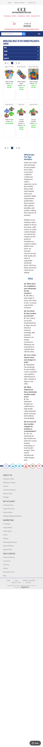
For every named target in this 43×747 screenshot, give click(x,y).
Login (9, 2)
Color (5, 55)
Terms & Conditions (9, 490)
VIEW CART (27, 26)
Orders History (8, 512)
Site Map (6, 497)
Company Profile (8, 479)
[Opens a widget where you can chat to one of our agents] (35, 743)
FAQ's (16, 580)
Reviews (5, 538)
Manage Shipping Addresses (12, 516)
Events (5, 535)
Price (5, 48)
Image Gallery (7, 527)
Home (8, 580)
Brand (6, 51)
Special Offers (7, 549)
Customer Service (8, 557)
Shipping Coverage (9, 482)
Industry (6, 59)
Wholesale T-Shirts (10, 16)
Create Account (19, 2)
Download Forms (8, 572)
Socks (28, 16)
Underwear (21, 16)
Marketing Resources (10, 542)
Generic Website (8, 546)
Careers (5, 486)
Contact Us (31, 2)
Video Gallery (7, 531)
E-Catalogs (6, 524)
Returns (5, 568)
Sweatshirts (35, 16)
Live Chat (6, 565)
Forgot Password (8, 509)
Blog (4, 576)
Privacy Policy (7, 493)
